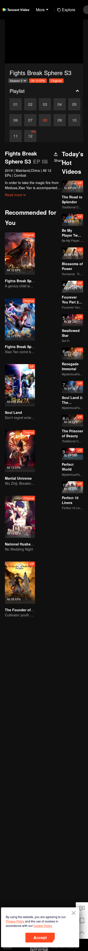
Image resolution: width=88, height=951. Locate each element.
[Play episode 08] (45, 120)
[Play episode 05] (74, 104)
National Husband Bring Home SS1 (34, 544)
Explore (68, 9)
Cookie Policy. (42, 925)
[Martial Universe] (20, 451)
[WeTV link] (15, 10)
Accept (40, 937)
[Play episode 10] (74, 120)
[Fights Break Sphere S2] (20, 319)
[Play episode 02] (30, 104)
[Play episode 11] (16, 136)
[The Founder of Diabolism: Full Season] (20, 583)
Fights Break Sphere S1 (24, 280)
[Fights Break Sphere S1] (20, 254)
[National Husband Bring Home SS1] (20, 517)
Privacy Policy (15, 921)
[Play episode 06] (16, 120)
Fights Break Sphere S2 (24, 346)
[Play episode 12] (30, 136)
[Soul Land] (20, 385)
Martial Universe (18, 478)
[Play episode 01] (16, 104)
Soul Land (13, 412)
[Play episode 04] (60, 104)
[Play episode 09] (60, 120)
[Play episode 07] (30, 120)
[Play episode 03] (45, 104)
